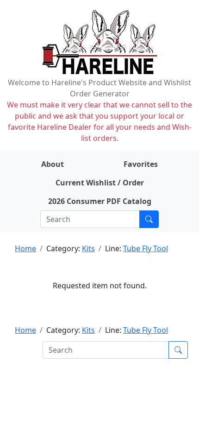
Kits (88, 248)
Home (25, 248)
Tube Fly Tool (145, 248)
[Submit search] (149, 219)
